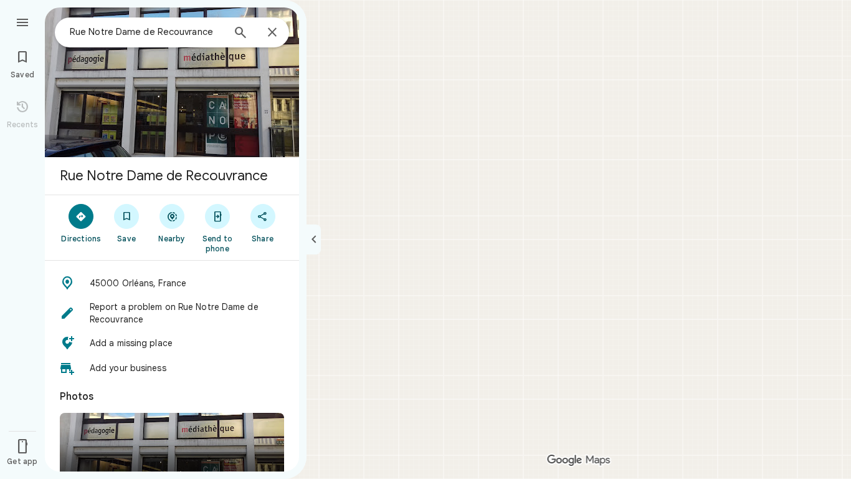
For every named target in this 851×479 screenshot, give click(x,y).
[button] (172, 283)
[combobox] (146, 31)
